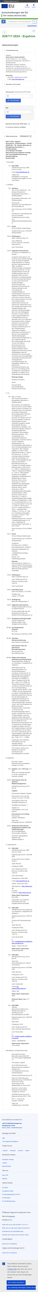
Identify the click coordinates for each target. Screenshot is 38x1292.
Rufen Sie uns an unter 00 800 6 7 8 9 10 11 (15, 1224)
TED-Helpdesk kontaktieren (10, 1141)
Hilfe (3, 1138)
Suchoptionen (32, 25)
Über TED (5, 1175)
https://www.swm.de (22, 887)
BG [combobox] (8, 112)
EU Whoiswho (6, 1198)
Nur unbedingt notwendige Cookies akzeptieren (22, 1287)
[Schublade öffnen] (4, 32)
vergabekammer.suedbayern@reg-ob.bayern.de (22, 942)
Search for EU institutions (9, 1244)
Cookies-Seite (12, 1269)
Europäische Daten (7, 1191)
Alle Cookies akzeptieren (16, 1282)
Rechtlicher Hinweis (8, 1159)
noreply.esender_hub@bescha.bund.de (22, 1037)
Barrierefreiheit (6, 1166)
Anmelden (27, 7)
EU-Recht (5, 1187)
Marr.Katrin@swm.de (18, 79)
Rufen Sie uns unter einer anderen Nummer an (16, 1228)
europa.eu (11, 1216)
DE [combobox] (8, 96)
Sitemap (4, 1178)
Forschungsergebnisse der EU (11, 1194)
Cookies (4, 1163)
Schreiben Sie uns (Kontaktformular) (12, 1231)
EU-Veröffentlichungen (8, 1201)
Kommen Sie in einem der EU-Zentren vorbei (15, 1235)
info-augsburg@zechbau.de (19, 987)
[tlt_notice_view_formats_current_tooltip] (30, 136)
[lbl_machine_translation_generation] (29, 124)
